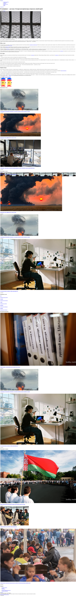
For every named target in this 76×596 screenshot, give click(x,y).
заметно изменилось (63, 70)
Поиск (4, 5)
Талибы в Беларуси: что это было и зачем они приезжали (8, 174)
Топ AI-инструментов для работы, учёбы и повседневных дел (9, 291)
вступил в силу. (10, 45)
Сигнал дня (5, 2)
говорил (10, 75)
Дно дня (4, 3)
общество (3, 77)
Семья (5, 77)
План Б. (4, 10)
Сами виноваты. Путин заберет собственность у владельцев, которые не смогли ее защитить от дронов (15, 111)
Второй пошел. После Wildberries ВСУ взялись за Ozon (8, 137)
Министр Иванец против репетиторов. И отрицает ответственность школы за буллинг (12, 504)
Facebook (6, 76)
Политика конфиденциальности (6, 590)
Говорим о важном (4, 587)
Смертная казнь (8, 77)
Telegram (9, 76)
